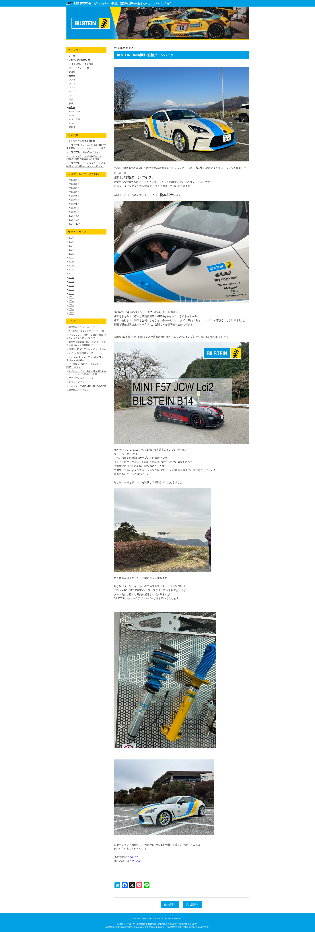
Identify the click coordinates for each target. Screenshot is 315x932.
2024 (71, 246)
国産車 (72, 76)
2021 (71, 257)
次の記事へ (192, 904)
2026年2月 (74, 200)
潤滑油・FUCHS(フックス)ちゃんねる (87, 349)
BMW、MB (74, 111)
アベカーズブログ (77, 382)
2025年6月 (74, 208)
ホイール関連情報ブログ (81, 353)
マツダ (72, 95)
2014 (71, 285)
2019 (71, 265)
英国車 (72, 127)
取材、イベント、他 (79, 68)
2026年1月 (74, 204)
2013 (71, 289)
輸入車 (72, 107)
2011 (71, 297)
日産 (71, 103)
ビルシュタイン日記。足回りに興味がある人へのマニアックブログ (132, 3)
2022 (71, 254)
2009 (71, 305)
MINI (71, 115)
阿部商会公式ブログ (78, 390)
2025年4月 (74, 216)
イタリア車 (74, 119)
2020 (71, 261)
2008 (71, 309)
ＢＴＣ (72, 56)
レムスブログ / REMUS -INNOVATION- (87, 386)
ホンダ (72, 91)
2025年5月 (74, 212)
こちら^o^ (133, 856)
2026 (71, 238)
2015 (71, 281)
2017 (71, 273)
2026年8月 (74, 180)
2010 (71, 301)
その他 (72, 72)
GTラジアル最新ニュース (81, 378)
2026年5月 (74, 192)
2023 (71, 250)
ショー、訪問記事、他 (79, 59)
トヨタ (72, 87)
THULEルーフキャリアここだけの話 (86, 331)
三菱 (71, 99)
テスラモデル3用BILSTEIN (82, 141)
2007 (71, 313)
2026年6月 (74, 188)
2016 (71, 277)
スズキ (72, 79)
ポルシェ (73, 123)
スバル (72, 83)
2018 (71, 269)
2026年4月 (74, 196)
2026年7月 (74, 184)
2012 (71, 293)
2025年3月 (74, 220)
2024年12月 (75, 224)
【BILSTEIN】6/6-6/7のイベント (84, 152)
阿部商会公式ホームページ (82, 327)
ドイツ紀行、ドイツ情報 (81, 63)
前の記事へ (170, 904)
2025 (71, 242)
